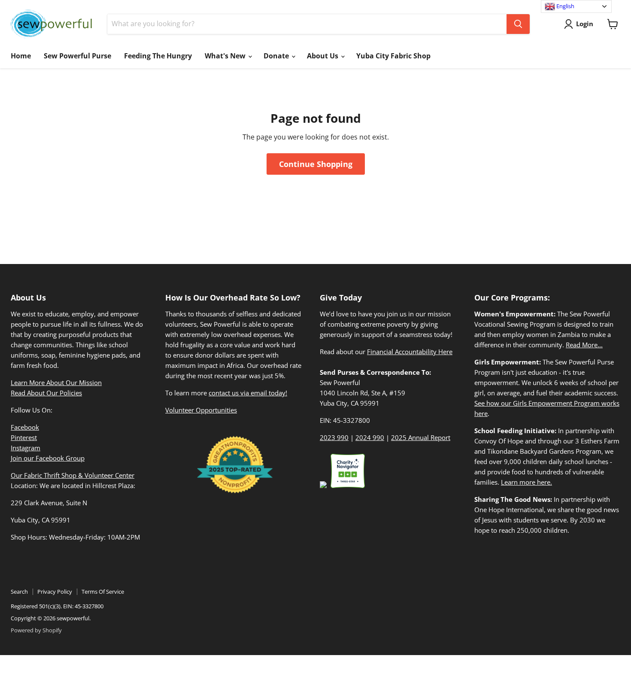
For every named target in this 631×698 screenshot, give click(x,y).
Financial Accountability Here (409, 351)
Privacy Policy (54, 591)
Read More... (584, 344)
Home (21, 56)
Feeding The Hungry (158, 56)
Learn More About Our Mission (56, 382)
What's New (226, 56)
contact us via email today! (248, 392)
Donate (277, 56)
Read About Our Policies (46, 392)
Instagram (25, 447)
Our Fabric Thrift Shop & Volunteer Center (72, 475)
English (564, 6)
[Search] (518, 24)
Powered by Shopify (36, 630)
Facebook (25, 427)
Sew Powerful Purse (77, 56)
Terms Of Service (103, 591)
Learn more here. (526, 482)
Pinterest (24, 437)
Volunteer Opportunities (201, 410)
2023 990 (334, 437)
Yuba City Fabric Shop (393, 56)
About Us (323, 56)
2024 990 (369, 437)
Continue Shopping (315, 164)
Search (19, 591)
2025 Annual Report (420, 437)
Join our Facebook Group (48, 458)
